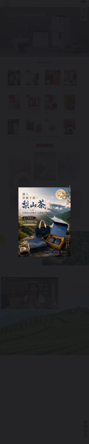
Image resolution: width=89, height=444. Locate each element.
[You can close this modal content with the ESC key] (44, 222)
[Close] (69, 186)
